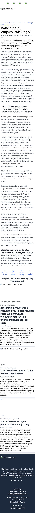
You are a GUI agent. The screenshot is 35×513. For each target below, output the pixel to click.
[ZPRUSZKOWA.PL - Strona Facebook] (9, 4)
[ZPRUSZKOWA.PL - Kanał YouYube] (21, 4)
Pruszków (4, 23)
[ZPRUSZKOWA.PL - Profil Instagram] (15, 4)
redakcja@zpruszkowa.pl (17, 494)
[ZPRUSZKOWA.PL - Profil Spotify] (26, 4)
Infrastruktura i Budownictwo (17, 23)
